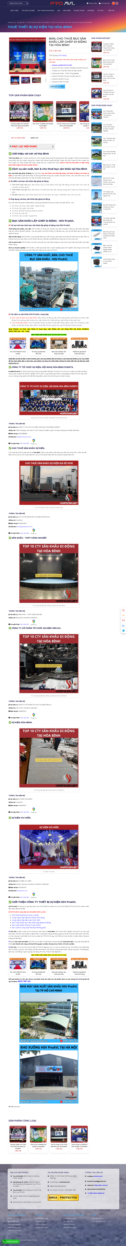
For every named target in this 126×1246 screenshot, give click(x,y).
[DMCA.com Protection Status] (63, 1198)
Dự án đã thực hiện (97, 1218)
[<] (9, 80)
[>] (45, 80)
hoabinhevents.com (24, 437)
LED (58, 10)
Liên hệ (10, 1218)
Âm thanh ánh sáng (42, 1218)
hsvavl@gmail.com (99, 1181)
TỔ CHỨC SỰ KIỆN (28, 10)
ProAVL (35, 1240)
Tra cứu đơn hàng (13, 1221)
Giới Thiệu (14, 10)
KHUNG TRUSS (79, 10)
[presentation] (12, 116)
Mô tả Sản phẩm (18, 138)
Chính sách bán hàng (14, 1230)
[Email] (123, 620)
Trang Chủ (11, 22)
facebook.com (22, 891)
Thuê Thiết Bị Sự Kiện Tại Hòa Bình (38, 22)
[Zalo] (123, 625)
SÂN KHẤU (67, 10)
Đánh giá (34, 138)
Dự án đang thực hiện (98, 1221)
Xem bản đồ (24, 443)
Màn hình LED (40, 1221)
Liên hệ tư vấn (57, 86)
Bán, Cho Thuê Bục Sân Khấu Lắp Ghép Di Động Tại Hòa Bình (72, 22)
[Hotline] (123, 610)
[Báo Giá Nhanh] (123, 615)
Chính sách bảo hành (14, 1227)
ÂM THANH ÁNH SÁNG (46, 10)
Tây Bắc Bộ (20, 22)
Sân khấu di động (41, 1224)
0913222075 (97, 1176)
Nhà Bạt (90, 10)
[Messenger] (123, 630)
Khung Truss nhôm (42, 1227)
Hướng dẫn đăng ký (14, 1224)
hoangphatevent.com (24, 526)
